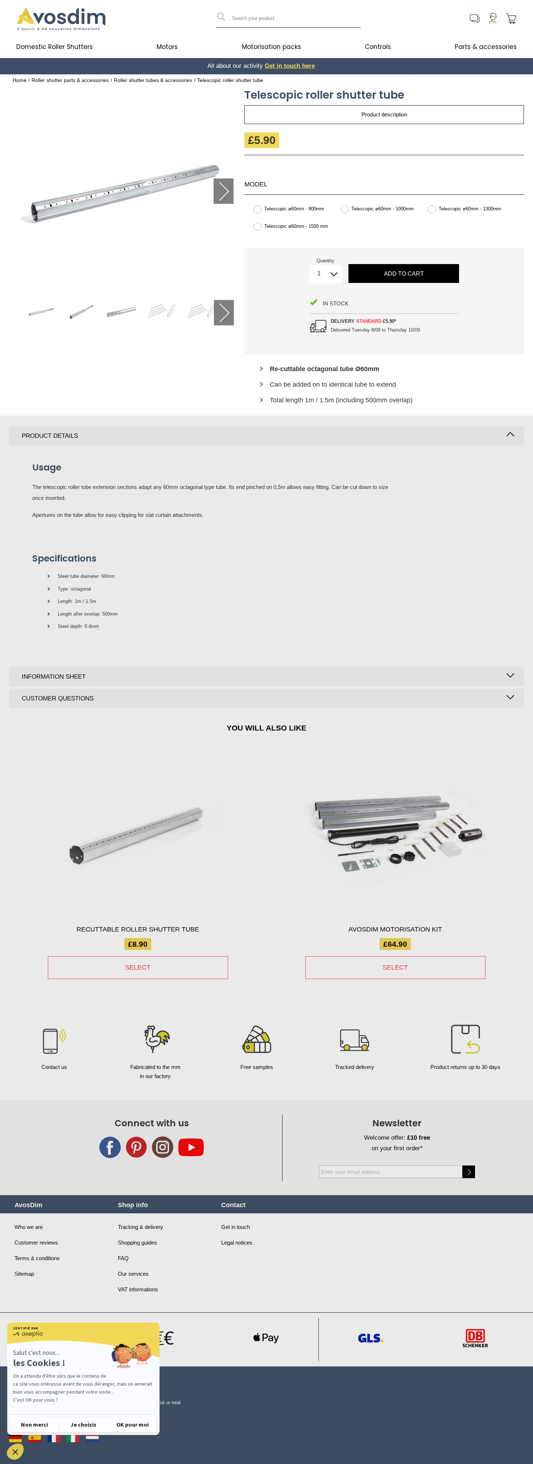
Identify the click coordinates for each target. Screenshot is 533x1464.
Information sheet (54, 676)
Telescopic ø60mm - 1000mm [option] (382, 208)
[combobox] (288, 18)
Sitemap (24, 1274)
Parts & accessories (486, 46)
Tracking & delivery (140, 1227)
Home (19, 80)
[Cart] (511, 18)
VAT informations (138, 1289)
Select (137, 967)
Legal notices (236, 1242)
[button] (15, 1451)
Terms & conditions (37, 1258)
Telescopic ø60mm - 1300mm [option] (470, 208)
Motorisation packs (271, 46)
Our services (133, 1274)
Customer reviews (36, 1242)
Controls (378, 46)
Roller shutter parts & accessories (70, 80)
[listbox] (384, 221)
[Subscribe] (468, 1171)
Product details (50, 435)
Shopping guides (137, 1242)
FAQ (123, 1258)
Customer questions (58, 698)
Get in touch (235, 1227)
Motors (167, 46)
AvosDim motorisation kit (395, 929)
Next (224, 191)
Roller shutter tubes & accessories (153, 80)
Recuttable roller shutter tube (138, 929)
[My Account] (493, 18)
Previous (26, 191)
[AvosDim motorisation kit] (395, 838)
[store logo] (62, 18)
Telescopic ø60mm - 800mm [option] (294, 208)
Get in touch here (286, 65)
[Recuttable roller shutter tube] (137, 838)
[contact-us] (475, 18)
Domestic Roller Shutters (54, 46)
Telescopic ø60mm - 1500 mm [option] (296, 226)
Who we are (29, 1227)
